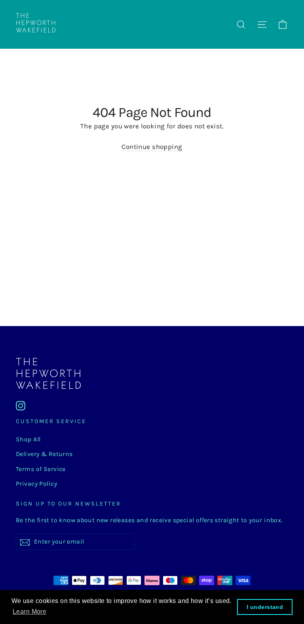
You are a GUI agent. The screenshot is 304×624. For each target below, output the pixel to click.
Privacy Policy (36, 483)
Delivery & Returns (44, 454)
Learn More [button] (29, 611)
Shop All (28, 439)
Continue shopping (152, 147)
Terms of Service (41, 469)
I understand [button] (265, 607)
